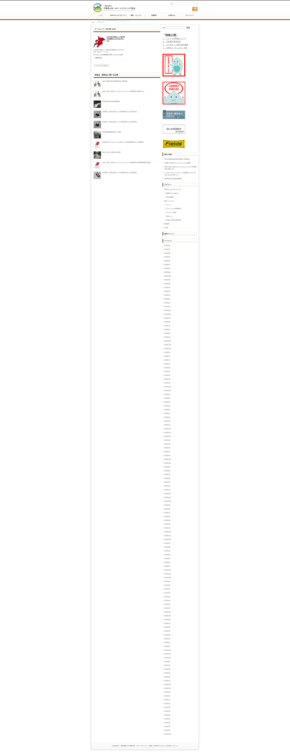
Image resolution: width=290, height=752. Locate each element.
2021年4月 (167, 447)
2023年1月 (167, 382)
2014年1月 (167, 722)
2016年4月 (167, 638)
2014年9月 (167, 692)
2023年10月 (167, 348)
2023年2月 (167, 379)
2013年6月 (167, 730)
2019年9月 (167, 505)
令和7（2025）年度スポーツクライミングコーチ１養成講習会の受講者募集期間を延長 (126, 162)
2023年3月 (167, 375)
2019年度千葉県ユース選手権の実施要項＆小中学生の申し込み (116, 39)
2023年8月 (167, 356)
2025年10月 (167, 276)
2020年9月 (167, 466)
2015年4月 (167, 676)
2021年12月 (167, 428)
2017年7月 (167, 588)
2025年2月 (167, 302)
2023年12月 (167, 340)
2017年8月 (167, 585)
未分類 (121, 54)
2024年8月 (167, 321)
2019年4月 (167, 524)
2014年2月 (167, 718)
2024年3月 (167, 333)
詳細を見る (98, 57)
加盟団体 (166, 223)
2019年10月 (167, 501)
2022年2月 (167, 421)
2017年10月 (167, 577)
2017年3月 (167, 604)
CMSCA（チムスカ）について (172, 189)
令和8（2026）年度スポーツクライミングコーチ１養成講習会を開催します (123, 91)
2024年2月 (167, 337)
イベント (168, 204)
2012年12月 (167, 734)
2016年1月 (167, 646)
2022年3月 (167, 417)
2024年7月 (167, 325)
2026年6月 (167, 253)
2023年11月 (167, 344)
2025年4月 (167, 295)
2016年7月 (167, 630)
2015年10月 (167, 657)
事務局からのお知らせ (172, 193)
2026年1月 (167, 268)
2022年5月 (167, 409)
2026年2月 (167, 264)
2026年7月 (167, 249)
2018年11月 (167, 535)
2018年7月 (167, 550)
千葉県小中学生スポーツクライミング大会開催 (177, 162)
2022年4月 (167, 413)
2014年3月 (167, 715)
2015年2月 (167, 680)
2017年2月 (167, 608)
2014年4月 (167, 711)
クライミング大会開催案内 (102, 54)
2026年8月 (167, 245)
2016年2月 (167, 642)
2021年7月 (167, 444)
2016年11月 (167, 615)
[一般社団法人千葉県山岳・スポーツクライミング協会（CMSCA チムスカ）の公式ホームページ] (114, 11)
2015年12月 (167, 650)
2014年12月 (167, 684)
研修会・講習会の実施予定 (173, 220)
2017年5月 (167, 596)
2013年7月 (167, 726)
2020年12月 (167, 459)
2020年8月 (167, 470)
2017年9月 (167, 581)
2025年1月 (167, 306)
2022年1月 (167, 424)
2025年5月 (167, 291)
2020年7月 (167, 474)
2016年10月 (167, 619)
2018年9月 (167, 543)
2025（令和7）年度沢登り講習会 (111, 152)
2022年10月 (167, 390)
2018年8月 (167, 547)
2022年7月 (167, 402)
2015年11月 (167, 653)
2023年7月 (167, 359)
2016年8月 (167, 627)
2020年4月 (167, 478)
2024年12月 (167, 310)
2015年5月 (167, 673)
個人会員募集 (170, 197)
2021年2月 (167, 455)
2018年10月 (167, 539)
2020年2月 (167, 485)
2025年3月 (167, 298)
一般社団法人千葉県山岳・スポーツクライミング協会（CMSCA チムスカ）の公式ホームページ (149, 746)
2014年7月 (167, 699)
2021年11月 (167, 432)
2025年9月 (167, 279)
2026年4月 (167, 260)
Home (93, 22)
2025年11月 (167, 272)
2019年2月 (167, 527)
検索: (164, 27)
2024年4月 (167, 329)
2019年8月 (167, 508)
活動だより (169, 216)
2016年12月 (167, 611)
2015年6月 (167, 669)
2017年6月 (167, 592)
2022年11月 (167, 386)
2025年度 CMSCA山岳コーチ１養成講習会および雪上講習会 (119, 121)
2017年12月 (167, 569)
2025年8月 (167, 283)
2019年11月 (167, 497)
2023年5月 (167, 367)
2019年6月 (167, 516)
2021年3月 (167, 451)
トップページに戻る (101, 65)
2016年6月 (167, 634)
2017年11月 (167, 573)
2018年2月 (167, 566)
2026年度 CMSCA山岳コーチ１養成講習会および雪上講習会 (119, 111)
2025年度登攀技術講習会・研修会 (111, 132)
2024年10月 (167, 314)
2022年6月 (167, 405)
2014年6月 (167, 703)
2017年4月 (167, 600)
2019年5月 (167, 520)
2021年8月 (167, 440)
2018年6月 (167, 554)
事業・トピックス (113, 54)
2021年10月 (167, 436)
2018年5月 (167, 558)
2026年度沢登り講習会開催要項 (111, 101)
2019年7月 (167, 512)
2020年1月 (167, 489)
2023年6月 (167, 363)
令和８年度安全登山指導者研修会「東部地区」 (115, 81)
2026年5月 (167, 256)
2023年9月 (167, 352)
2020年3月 (167, 482)
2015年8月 (167, 661)
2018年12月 (167, 531)
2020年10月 (167, 463)
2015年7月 (167, 665)
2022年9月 (167, 394)
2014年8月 (167, 695)
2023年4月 (167, 371)
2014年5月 (167, 707)
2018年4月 (167, 562)
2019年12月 (167, 493)
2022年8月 (167, 398)
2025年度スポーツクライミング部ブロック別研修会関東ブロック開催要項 (123, 142)
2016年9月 (167, 623)
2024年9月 (167, 318)
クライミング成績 (171, 212)
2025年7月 (167, 287)
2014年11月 (167, 688)
